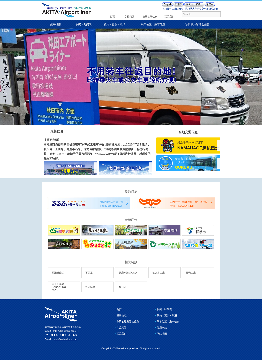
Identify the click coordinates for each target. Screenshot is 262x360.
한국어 (210, 4)
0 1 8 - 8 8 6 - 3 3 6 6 (64, 334)
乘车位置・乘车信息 (153, 24)
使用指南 (55, 24)
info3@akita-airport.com (65, 339)
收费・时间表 (84, 24)
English (167, 4)
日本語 (178, 4)
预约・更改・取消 (114, 24)
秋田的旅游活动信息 (197, 24)
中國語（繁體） (194, 4)
